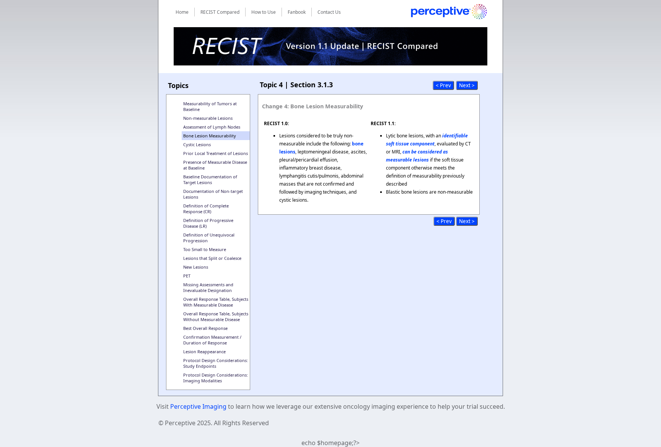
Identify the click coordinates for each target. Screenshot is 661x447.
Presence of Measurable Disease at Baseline (215, 165)
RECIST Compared (219, 12)
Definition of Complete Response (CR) (206, 208)
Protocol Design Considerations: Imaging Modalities (215, 377)
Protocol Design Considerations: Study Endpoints (215, 363)
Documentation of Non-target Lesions (213, 194)
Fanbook (297, 12)
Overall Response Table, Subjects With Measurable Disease (215, 302)
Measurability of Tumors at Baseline (210, 106)
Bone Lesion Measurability (209, 136)
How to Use (263, 12)
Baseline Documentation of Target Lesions (210, 179)
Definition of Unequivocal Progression (208, 237)
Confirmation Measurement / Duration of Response (212, 340)
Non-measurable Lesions (208, 118)
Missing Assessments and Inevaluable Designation (208, 287)
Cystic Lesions (197, 144)
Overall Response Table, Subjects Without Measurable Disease (215, 316)
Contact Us (329, 12)
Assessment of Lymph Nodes (211, 127)
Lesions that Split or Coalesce (212, 258)
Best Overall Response (205, 328)
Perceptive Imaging (198, 406)
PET (186, 276)
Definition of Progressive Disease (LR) (208, 223)
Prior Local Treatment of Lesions (215, 153)
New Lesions (195, 267)
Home (182, 12)
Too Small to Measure (204, 249)
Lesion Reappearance (204, 351)
